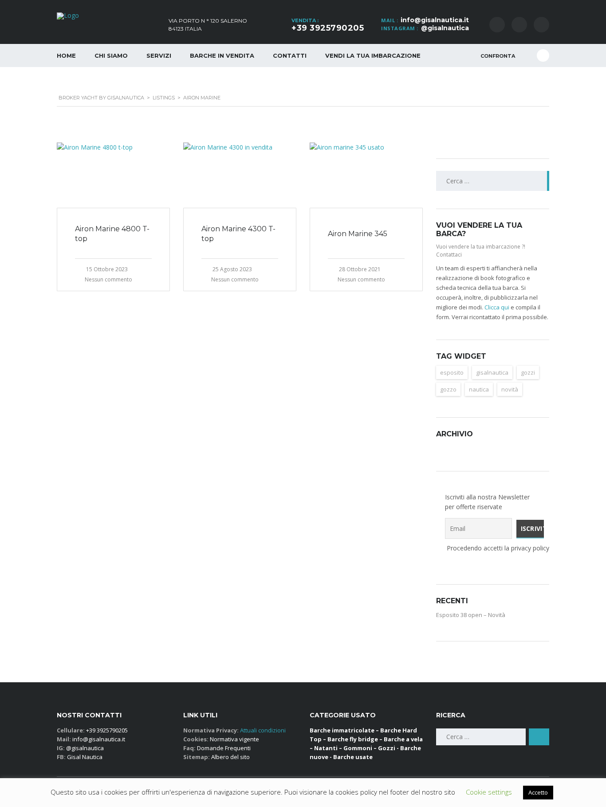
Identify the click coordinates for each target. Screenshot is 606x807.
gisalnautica (492, 372)
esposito (452, 372)
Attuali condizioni (262, 730)
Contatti (290, 55)
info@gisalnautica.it (435, 20)
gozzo (448, 389)
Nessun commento (108, 279)
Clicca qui (496, 307)
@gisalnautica (445, 28)
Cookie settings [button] (489, 791)
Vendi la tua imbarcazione (373, 55)
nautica (479, 389)
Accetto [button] (538, 792)
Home (66, 55)
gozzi (528, 372)
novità (509, 389)
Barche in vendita (222, 55)
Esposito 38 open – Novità (470, 615)
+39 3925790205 (327, 28)
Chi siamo (111, 55)
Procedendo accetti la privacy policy (492, 548)
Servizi (158, 55)
